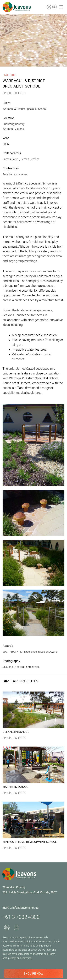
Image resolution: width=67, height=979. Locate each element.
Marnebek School (15, 786)
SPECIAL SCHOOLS (14, 737)
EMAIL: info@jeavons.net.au (20, 907)
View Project (33, 709)
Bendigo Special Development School (30, 842)
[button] (61, 7)
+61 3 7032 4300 (21, 917)
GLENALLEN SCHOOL (16, 731)
